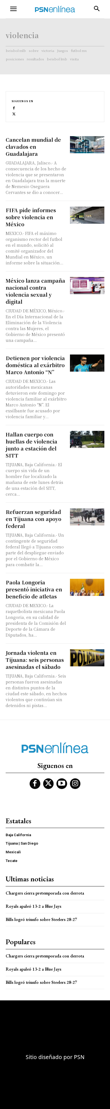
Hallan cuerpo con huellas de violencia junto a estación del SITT (31, 445)
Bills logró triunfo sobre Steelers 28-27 (41, 919)
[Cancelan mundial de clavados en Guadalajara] (87, 144)
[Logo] (55, 9)
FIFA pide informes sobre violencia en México (31, 217)
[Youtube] (61, 783)
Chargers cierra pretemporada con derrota (45, 893)
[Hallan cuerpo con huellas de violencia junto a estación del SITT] (87, 439)
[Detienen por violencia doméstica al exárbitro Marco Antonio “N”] (87, 363)
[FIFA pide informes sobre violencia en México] (87, 215)
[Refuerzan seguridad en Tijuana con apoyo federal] (87, 516)
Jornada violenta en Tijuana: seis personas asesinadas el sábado (35, 659)
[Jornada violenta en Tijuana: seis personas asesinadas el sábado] (87, 657)
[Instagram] (75, 783)
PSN (79, 1057)
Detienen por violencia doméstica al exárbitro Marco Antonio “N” (35, 365)
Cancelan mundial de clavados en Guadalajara (33, 146)
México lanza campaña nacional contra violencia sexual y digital (35, 291)
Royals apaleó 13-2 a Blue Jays (33, 906)
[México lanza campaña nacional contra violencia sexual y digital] (87, 285)
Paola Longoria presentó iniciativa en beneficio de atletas (34, 589)
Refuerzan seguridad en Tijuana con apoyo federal (33, 518)
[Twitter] (14, 113)
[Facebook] (14, 107)
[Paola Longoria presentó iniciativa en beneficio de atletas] (87, 587)
